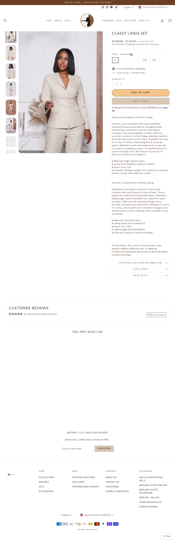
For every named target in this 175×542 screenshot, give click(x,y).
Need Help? (140, 275)
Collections (46, 477)
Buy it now (140, 101)
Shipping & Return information (140, 263)
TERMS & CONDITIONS (117, 491)
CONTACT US (112, 482)
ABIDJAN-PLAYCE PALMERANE (148, 491)
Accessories (46, 491)
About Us (144, 20)
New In (58, 20)
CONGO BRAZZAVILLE (150, 502)
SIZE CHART (140, 269)
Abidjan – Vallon (149, 497)
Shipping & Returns (83, 477)
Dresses (44, 482)
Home (49, 20)
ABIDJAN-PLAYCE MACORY (153, 485)
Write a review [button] (156, 314)
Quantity (118, 79)
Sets (41, 486)
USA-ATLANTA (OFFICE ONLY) (151, 479)
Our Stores (130, 20)
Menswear (108, 20)
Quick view (25, 396)
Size (120, 54)
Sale (119, 20)
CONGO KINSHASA (148, 506)
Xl (136, 60)
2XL (145, 60)
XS (154, 60)
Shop (67, 20)
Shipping (130, 44)
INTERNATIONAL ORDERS (85, 486)
